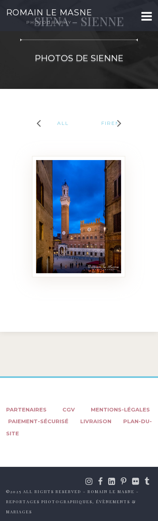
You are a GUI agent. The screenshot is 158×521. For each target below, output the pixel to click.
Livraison (95, 421)
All (63, 123)
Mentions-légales (120, 409)
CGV (68, 409)
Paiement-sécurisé (38, 421)
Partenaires (26, 409)
